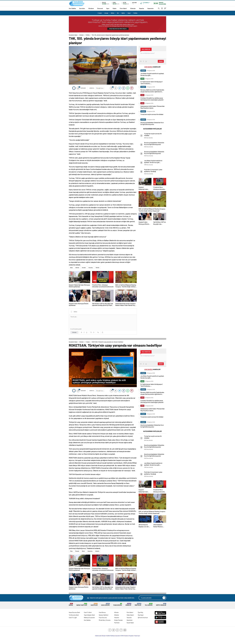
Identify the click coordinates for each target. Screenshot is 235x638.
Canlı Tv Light (73, 617)
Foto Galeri (123, 8)
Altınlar (116, 612)
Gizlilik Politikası (110, 635)
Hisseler (128, 604)
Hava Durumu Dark (74, 612)
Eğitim (123, 13)
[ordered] (91, 332)
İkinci (83, 551)
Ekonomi (100, 8)
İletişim (104, 635)
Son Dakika (72, 8)
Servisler (82, 8)
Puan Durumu (117, 604)
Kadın (114, 8)
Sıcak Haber (130, 623)
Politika (135, 13)
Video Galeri (130, 615)
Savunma (90, 551)
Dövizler (116, 615)
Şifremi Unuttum (143, 617)
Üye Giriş (140, 612)
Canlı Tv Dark (88, 612)
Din (118, 13)
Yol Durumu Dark (74, 615)
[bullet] (93, 332)
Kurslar (84, 267)
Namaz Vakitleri (81, 604)
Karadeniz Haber (73, 35)
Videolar (133, 8)
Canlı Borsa (102, 612)
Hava (71, 267)
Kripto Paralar (161, 604)
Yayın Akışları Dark (89, 615)
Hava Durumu (105, 604)
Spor (107, 8)
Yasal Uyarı (137, 635)
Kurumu (91, 267)
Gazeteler (150, 8)
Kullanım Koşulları (129, 635)
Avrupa (106, 13)
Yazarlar (141, 8)
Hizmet (77, 267)
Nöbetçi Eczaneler (89, 617)
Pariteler (138, 604)
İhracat (77, 551)
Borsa (71, 604)
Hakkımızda (98, 635)
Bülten (112, 13)
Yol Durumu (148, 604)
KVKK (122, 635)
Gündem (91, 8)
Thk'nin (97, 267)
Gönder (74, 332)
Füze (71, 551)
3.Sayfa (100, 13)
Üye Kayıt (140, 615)
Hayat (129, 13)
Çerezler (118, 635)
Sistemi (97, 551)
